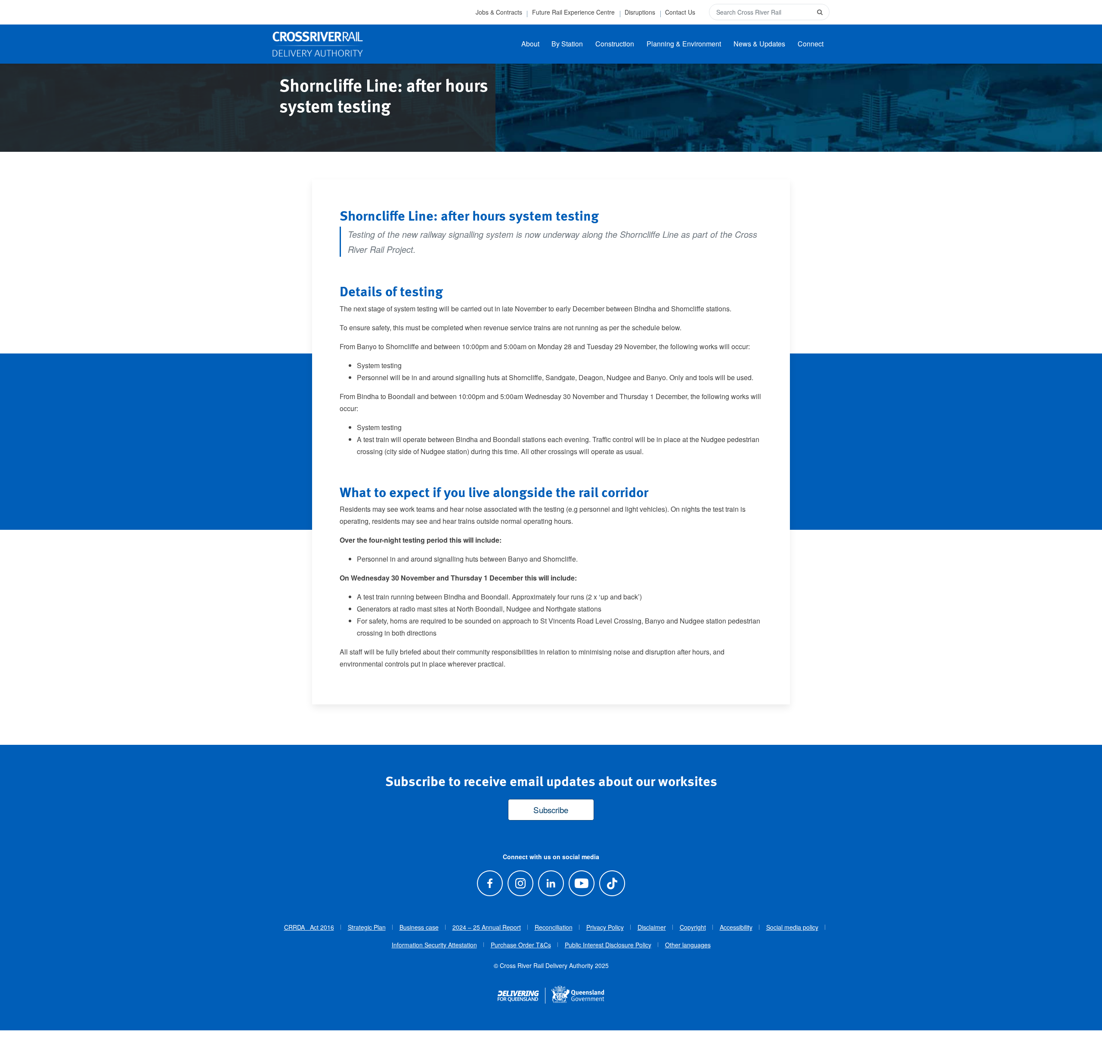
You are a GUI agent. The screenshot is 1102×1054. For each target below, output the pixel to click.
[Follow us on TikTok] (612, 883)
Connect (810, 44)
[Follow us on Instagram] (520, 883)
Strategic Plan (367, 927)
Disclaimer (652, 927)
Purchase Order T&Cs (521, 944)
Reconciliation (554, 927)
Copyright (693, 927)
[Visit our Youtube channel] (581, 883)
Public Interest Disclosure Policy (608, 944)
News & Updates (759, 44)
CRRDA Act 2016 (309, 927)
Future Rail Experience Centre (573, 12)
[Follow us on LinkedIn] (550, 883)
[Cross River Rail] (317, 44)
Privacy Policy (605, 927)
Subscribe (550, 809)
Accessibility (736, 927)
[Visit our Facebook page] (489, 883)
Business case (419, 927)
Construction (614, 44)
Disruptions (640, 12)
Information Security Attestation (434, 944)
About (530, 44)
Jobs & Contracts (499, 12)
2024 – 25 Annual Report (486, 927)
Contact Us (680, 12)
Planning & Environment (684, 44)
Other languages (688, 944)
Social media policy (792, 927)
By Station (567, 44)
